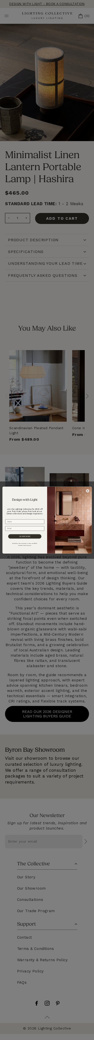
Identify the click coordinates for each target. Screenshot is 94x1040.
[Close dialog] (87, 490)
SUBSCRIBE (24, 536)
